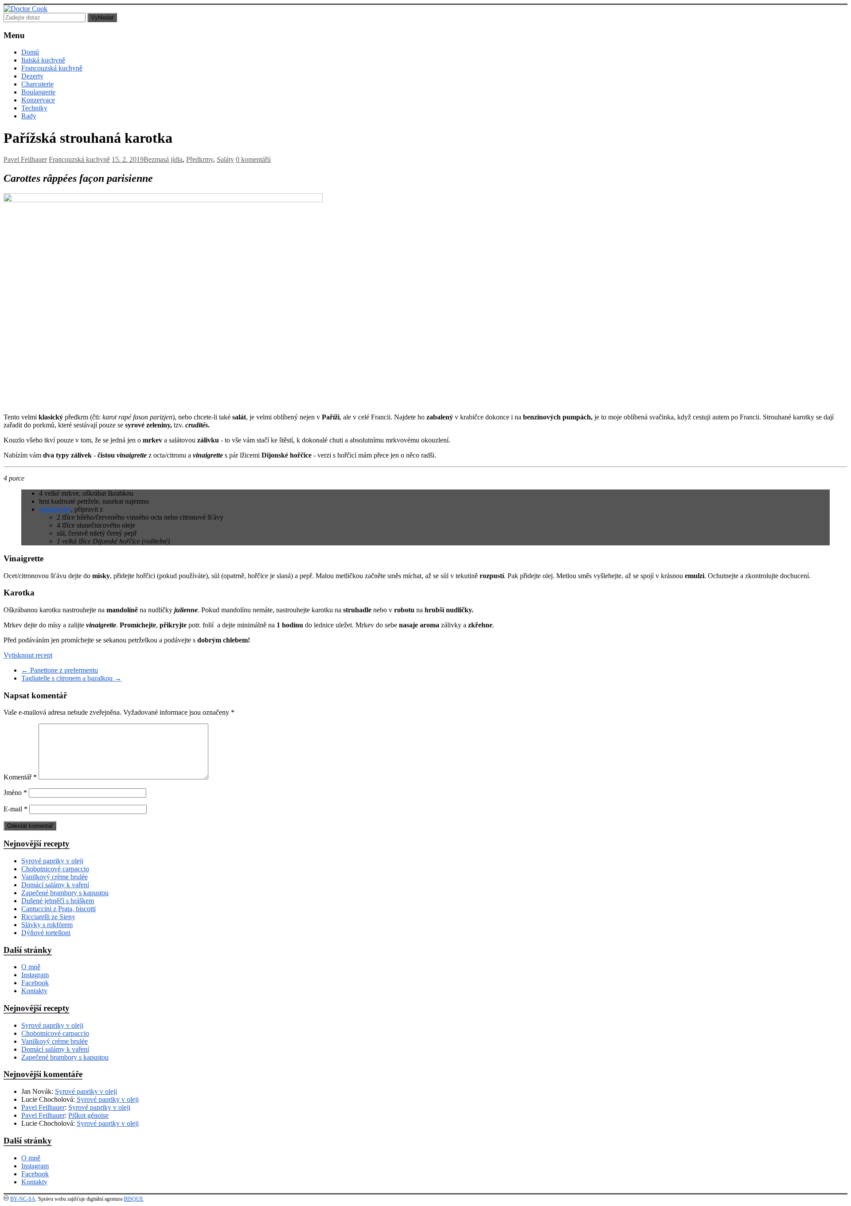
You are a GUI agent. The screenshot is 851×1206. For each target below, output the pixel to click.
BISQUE (133, 1199)
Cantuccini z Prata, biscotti (58, 908)
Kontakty (34, 991)
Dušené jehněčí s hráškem (57, 900)
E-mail (15, 809)
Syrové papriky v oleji (52, 861)
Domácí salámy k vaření (55, 885)
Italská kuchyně (43, 60)
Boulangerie (38, 92)
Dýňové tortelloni (45, 932)
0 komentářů (253, 159)
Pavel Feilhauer (25, 159)
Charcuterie (37, 84)
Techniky (34, 108)
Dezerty (32, 76)
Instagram (35, 975)
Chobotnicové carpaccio (55, 869)
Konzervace (38, 100)
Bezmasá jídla (163, 159)
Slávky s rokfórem (47, 924)
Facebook (35, 983)
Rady (28, 116)
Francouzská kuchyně (51, 68)
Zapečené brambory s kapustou (65, 893)
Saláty (225, 159)
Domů (30, 52)
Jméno (15, 792)
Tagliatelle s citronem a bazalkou (71, 678)
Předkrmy (199, 159)
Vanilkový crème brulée (54, 877)
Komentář (20, 777)
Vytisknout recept (28, 655)
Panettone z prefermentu (59, 670)
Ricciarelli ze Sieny (48, 916)
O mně (30, 967)
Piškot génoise (88, 1115)
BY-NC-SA (22, 1199)
